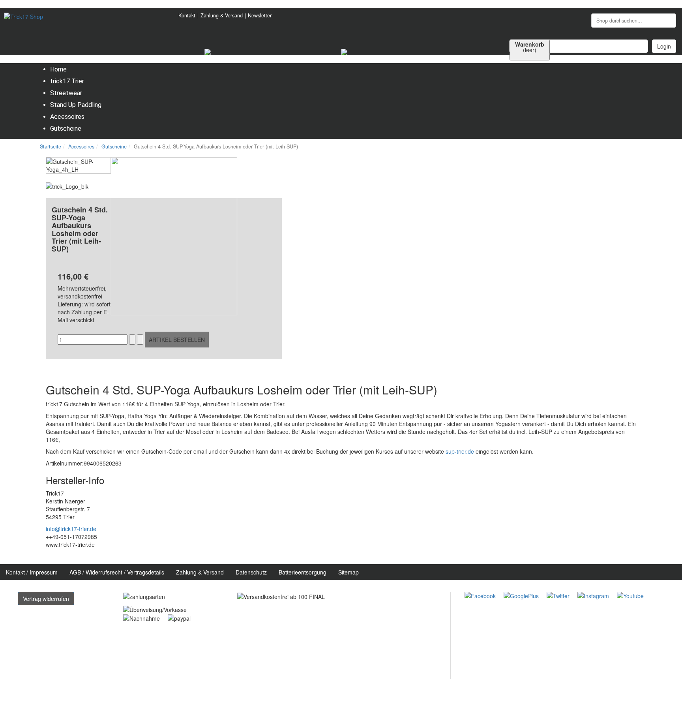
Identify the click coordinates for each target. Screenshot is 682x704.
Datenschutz (251, 572)
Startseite (50, 146)
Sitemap (348, 572)
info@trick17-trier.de (71, 529)
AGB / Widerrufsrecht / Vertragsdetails (116, 572)
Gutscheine (114, 146)
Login (664, 46)
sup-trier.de (460, 451)
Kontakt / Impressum (32, 572)
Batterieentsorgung (302, 572)
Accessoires (81, 146)
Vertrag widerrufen (46, 599)
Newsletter (260, 15)
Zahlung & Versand (221, 15)
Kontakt (186, 15)
